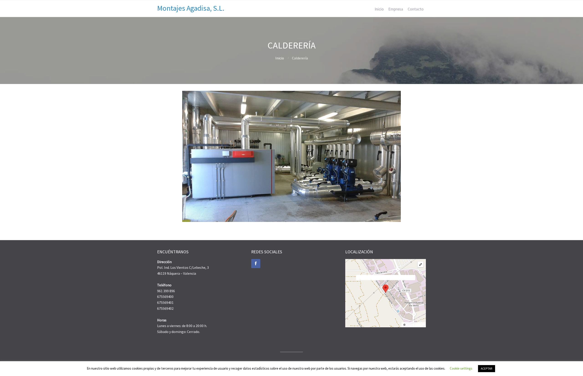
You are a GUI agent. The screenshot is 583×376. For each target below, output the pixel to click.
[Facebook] (255, 263)
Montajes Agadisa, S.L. (190, 8)
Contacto (416, 9)
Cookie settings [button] (461, 368)
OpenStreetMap (415, 324)
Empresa (395, 9)
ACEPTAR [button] (486, 369)
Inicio (379, 9)
